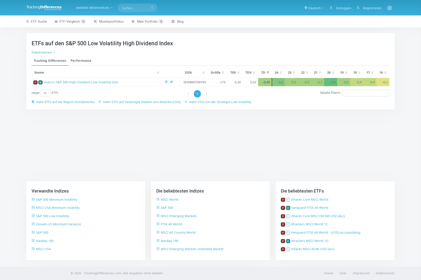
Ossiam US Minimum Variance (58, 224)
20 (329, 72)
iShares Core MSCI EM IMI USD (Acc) (318, 216)
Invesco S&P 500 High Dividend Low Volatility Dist (80, 82)
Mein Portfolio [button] (149, 22)
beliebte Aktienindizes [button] (93, 7)
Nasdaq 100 (45, 241)
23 (289, 72)
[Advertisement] (210, 148)
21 (316, 72)
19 (342, 72)
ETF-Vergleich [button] (71, 22)
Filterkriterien (42, 52)
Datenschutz (385, 273)
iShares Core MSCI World (309, 199)
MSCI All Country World (178, 232)
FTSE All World (171, 224)
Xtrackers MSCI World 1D (309, 241)
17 (368, 72)
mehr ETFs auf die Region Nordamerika (65, 102)
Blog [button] (180, 22)
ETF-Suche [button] (39, 22)
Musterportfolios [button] (111, 22)
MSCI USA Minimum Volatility (58, 207)
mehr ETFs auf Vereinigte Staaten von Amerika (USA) (141, 102)
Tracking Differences (50, 60)
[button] (314, 7)
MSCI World (169, 199)
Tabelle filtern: (330, 93)
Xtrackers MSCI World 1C (309, 224)
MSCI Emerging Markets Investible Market (192, 249)
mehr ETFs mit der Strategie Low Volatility (220, 102)
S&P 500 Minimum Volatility (56, 199)
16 (381, 72)
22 (303, 72)
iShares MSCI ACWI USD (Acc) (312, 249)
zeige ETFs (45, 93)
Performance (81, 60)
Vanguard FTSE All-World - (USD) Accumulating (325, 232)
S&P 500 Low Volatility (52, 216)
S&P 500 (42, 232)
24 (276, 72)
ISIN (188, 72)
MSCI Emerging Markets (179, 216)
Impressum (361, 273)
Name (39, 72)
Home (328, 273)
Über (343, 273)
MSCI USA (43, 249)
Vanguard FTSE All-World (309, 207)
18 (355, 72)
